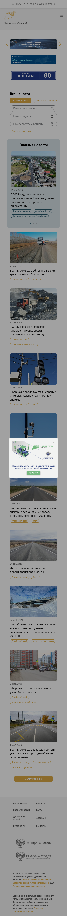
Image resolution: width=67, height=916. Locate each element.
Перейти (33, 473)
